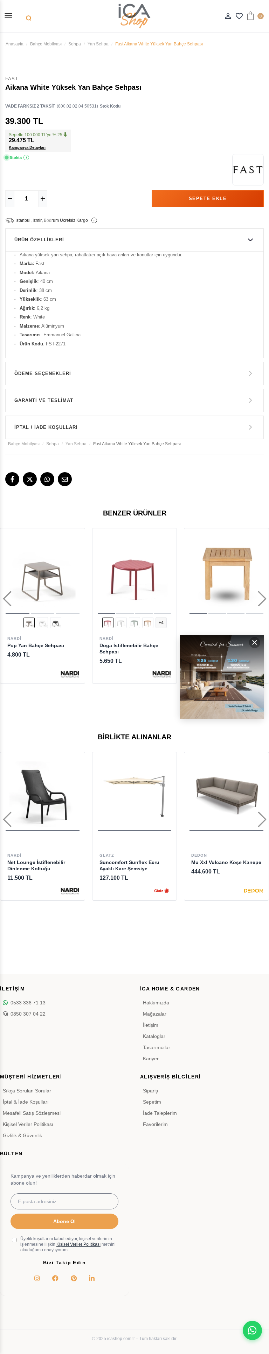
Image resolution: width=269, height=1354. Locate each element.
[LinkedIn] (92, 1278)
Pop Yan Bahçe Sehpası (35, 645)
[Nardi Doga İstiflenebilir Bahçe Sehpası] (135, 574)
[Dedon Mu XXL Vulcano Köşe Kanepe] (226, 794)
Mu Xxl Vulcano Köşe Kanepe (226, 862)
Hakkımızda (156, 1002)
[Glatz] (161, 890)
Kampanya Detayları (27, 147)
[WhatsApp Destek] (252, 1330)
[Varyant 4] (147, 622)
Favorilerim (155, 1124)
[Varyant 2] (42, 622)
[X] (30, 479)
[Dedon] (253, 890)
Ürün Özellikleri (39, 239)
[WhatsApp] (47, 479)
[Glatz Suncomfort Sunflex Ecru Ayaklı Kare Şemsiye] (135, 794)
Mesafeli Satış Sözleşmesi (32, 1113)
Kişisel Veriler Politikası (28, 1124)
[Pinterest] (74, 1278)
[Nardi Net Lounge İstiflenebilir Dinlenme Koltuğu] (43, 794)
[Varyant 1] (29, 622)
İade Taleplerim (160, 1113)
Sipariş (150, 1090)
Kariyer (151, 1058)
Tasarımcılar (156, 1047)
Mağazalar (154, 1014)
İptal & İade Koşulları (26, 1102)
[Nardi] (70, 673)
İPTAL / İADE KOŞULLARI (46, 427)
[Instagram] (37, 1278)
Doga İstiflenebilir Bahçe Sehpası (128, 648)
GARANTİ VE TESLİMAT (43, 400)
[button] (17, 613)
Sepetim (152, 1102)
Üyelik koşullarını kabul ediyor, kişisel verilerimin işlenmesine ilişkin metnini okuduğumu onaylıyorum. (68, 1244)
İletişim (150, 1025)
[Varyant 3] (55, 622)
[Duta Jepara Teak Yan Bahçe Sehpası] (226, 574)
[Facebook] (12, 479)
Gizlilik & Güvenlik (22, 1135)
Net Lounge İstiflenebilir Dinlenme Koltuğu (36, 865)
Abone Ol (64, 1221)
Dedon (199, 855)
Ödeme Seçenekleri (42, 373)
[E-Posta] (65, 479)
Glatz (106, 855)
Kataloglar (154, 1036)
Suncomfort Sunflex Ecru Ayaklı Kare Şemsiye (129, 865)
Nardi (14, 638)
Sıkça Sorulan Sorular (27, 1090)
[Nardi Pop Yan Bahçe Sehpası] (43, 574)
